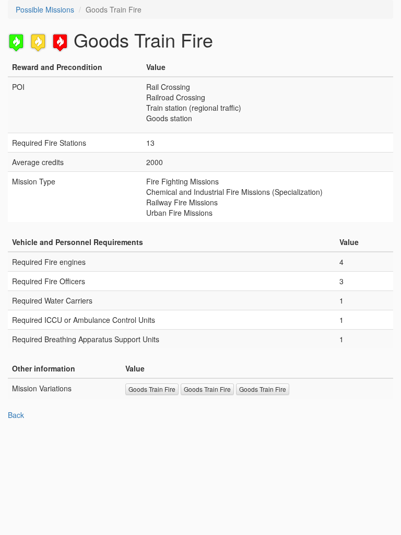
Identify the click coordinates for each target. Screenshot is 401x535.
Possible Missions (45, 9)
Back (16, 415)
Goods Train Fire (151, 389)
